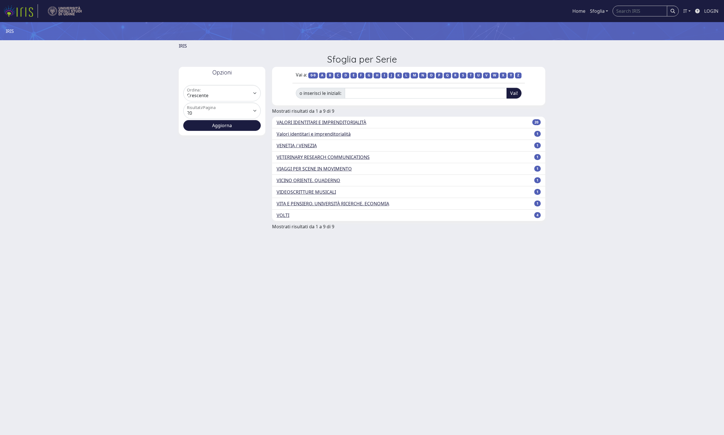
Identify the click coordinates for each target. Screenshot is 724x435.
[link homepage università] (64, 11)
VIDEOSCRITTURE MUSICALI (306, 192)
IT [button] (685, 11)
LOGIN (711, 11)
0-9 (313, 75)
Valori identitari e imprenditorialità (314, 134)
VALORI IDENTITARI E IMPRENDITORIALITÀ (321, 122)
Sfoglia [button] (597, 11)
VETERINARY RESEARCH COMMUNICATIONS (323, 157)
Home (578, 11)
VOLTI (283, 215)
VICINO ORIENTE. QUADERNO (308, 180)
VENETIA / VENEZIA (297, 145)
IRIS (183, 46)
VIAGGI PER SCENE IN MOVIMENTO (314, 169)
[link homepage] (20, 11)
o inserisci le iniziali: (320, 93)
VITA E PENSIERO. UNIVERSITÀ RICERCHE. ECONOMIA (333, 204)
